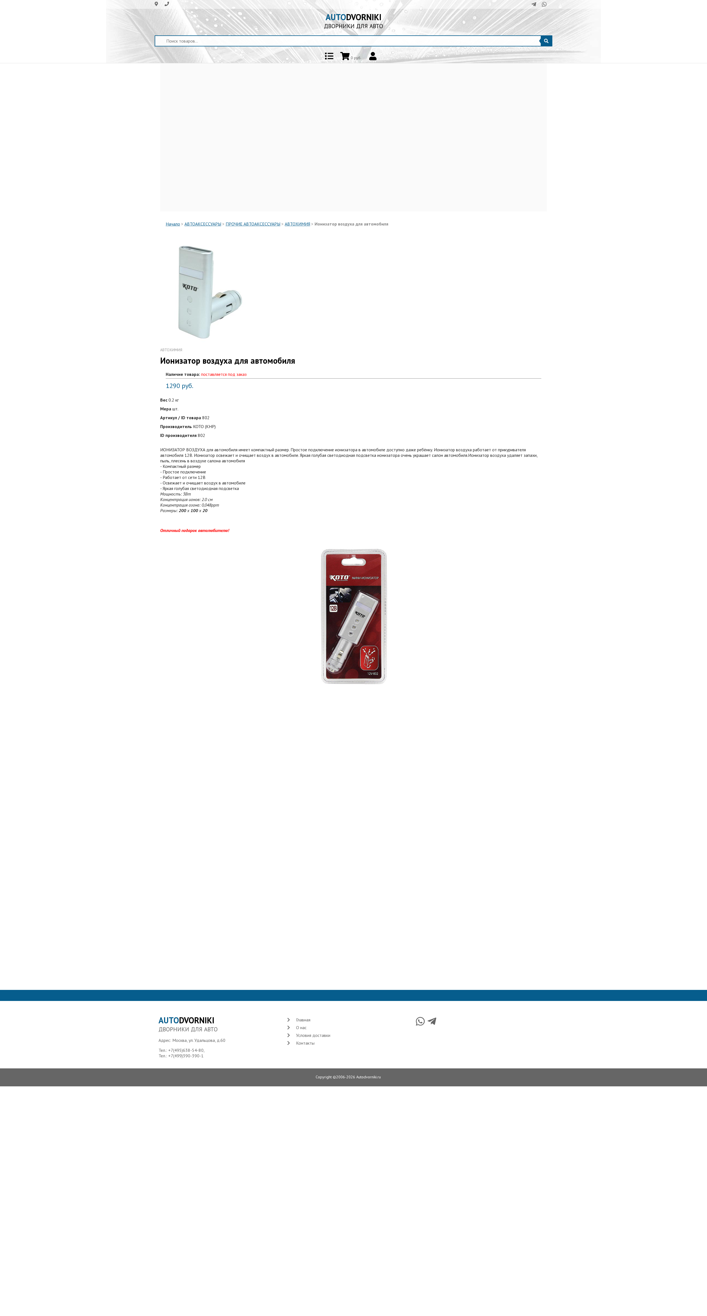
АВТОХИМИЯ (297, 224)
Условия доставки (313, 1035)
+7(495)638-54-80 (186, 1050)
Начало (173, 224)
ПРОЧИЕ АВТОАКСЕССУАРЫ (253, 224)
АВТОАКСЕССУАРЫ (202, 224)
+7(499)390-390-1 (186, 1055)
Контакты (305, 1043)
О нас (301, 1027)
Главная (303, 1020)
